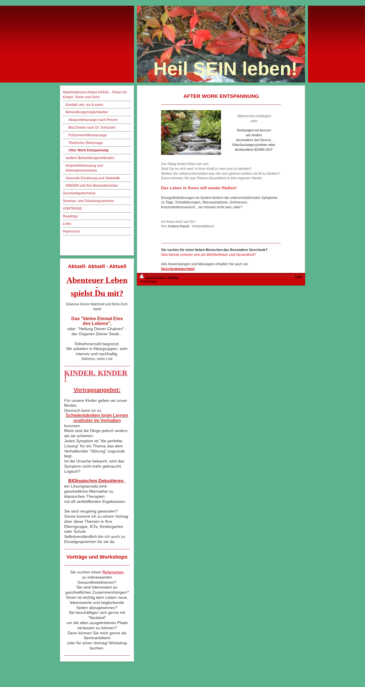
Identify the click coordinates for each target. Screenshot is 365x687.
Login (298, 276)
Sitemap (172, 277)
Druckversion (155, 277)
